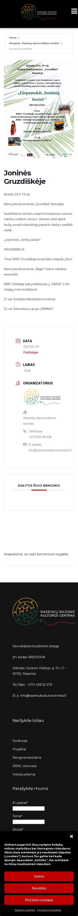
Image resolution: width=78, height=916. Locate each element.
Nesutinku (39, 888)
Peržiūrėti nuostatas (39, 900)
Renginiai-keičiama (27, 758)
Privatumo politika (49, 909)
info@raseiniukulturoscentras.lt (50, 450)
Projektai (19, 749)
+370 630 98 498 (40, 437)
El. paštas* (20, 803)
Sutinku (39, 876)
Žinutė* (18, 829)
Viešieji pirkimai (24, 774)
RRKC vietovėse (25, 766)
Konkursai (20, 741)
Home (12, 37)
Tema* (17, 816)
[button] (71, 836)
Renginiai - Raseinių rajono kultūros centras (34, 43)
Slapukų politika (25, 909)
